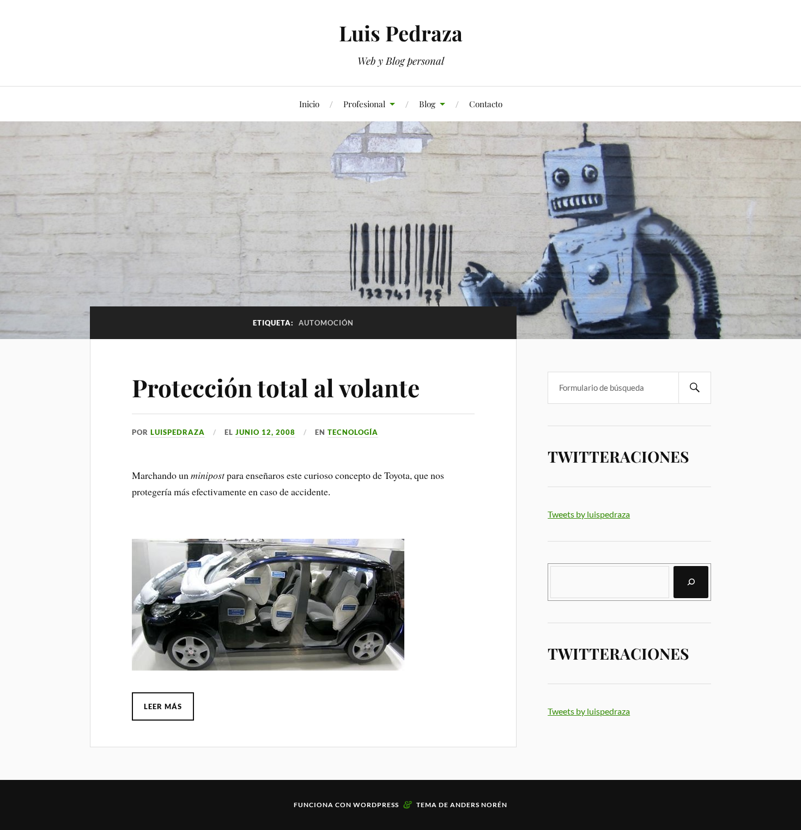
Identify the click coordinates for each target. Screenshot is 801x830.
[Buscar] (690, 582)
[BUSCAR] (694, 388)
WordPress (376, 805)
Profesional (364, 103)
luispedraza (177, 432)
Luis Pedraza (401, 33)
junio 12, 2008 (265, 432)
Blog (427, 103)
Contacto (485, 103)
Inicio (309, 103)
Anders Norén (478, 805)
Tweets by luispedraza (589, 514)
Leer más (163, 706)
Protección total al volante (276, 387)
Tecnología (352, 432)
